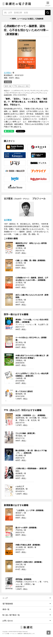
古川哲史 (7, 72)
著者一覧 (5, 609)
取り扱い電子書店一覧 (11, 615)
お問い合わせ (7, 620)
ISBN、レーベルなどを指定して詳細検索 (27, 18)
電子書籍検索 (7, 603)
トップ (5, 598)
